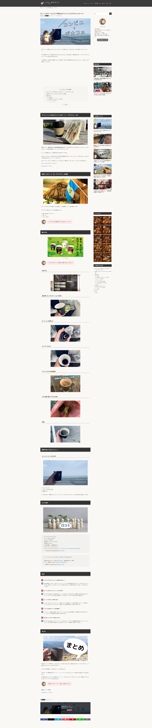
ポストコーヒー (52, 158)
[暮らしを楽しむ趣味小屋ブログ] (49, 3)
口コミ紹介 (97, 289)
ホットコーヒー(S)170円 (101, 287)
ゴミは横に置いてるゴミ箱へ (102, 282)
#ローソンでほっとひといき (63, 548)
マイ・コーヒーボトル (60, 672)
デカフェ (47, 15)
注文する (50, 97)
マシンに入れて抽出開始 (101, 281)
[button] (43, 719)
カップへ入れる (52, 102)
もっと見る (65, 104)
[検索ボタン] (110, 3)
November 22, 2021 (60, 564)
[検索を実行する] (110, 14)
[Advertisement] (65, 74)
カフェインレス (52, 15)
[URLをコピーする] (87, 719)
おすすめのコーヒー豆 (102, 40)
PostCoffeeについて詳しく (47, 166)
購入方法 (49, 95)
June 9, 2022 (61, 550)
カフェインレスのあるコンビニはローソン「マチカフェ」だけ (60, 92)
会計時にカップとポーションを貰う (55, 99)
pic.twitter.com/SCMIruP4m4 (60, 562)
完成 (97, 284)
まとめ (96, 292)
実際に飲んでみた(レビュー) (100, 286)
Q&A (96, 290)
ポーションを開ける (53, 100)
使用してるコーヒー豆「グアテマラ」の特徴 (56, 94)
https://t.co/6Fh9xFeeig (74, 548)
